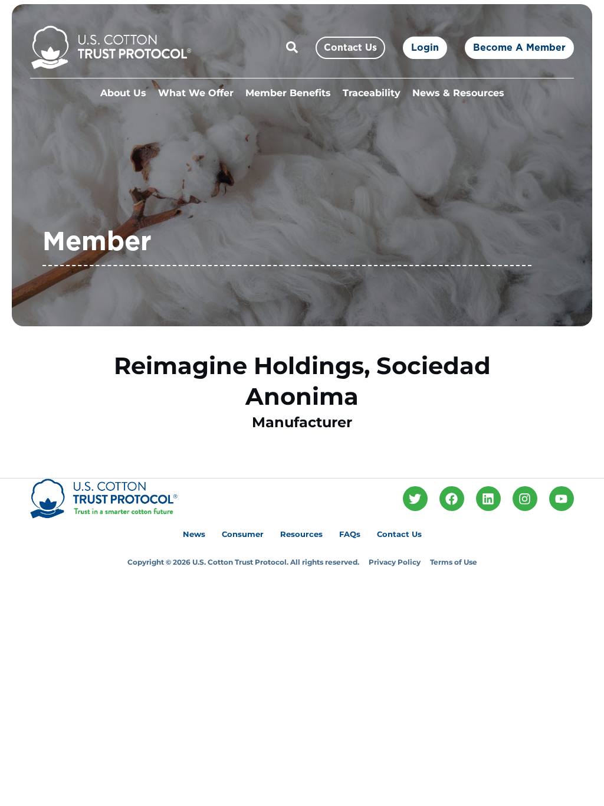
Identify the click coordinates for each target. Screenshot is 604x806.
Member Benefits (288, 93)
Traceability (372, 93)
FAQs (349, 534)
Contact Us (399, 534)
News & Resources (458, 93)
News (194, 534)
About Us (123, 93)
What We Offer (196, 93)
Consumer (243, 534)
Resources (301, 534)
